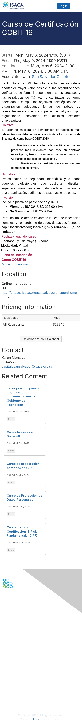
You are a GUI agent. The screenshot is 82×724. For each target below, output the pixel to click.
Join (6, 653)
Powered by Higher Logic (41, 719)
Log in (63, 6)
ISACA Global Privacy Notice (21, 699)
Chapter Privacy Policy (18, 705)
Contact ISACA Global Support (23, 624)
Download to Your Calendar (41, 339)
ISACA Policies (12, 691)
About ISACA (11, 684)
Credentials (10, 661)
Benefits (8, 657)
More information (15, 264)
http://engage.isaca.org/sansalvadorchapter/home (39, 293)
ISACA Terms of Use (16, 695)
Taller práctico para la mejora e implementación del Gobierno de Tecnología (23, 396)
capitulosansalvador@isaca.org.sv (27, 366)
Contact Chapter (13, 630)
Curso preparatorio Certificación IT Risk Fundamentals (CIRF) (22, 531)
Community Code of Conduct (22, 688)
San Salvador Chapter (51, 76)
